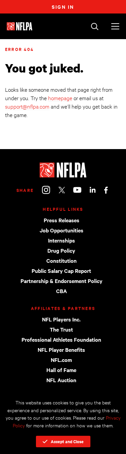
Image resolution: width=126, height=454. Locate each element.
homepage (60, 97)
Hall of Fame (61, 369)
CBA (61, 290)
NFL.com (61, 359)
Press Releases (61, 220)
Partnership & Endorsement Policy (61, 280)
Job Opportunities (61, 230)
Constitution (61, 260)
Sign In (63, 6)
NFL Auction (61, 380)
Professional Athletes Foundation (61, 339)
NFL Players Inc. (61, 319)
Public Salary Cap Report (61, 270)
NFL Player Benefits (61, 349)
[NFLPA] (63, 170)
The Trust (61, 329)
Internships (61, 240)
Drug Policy (61, 250)
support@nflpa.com (27, 106)
